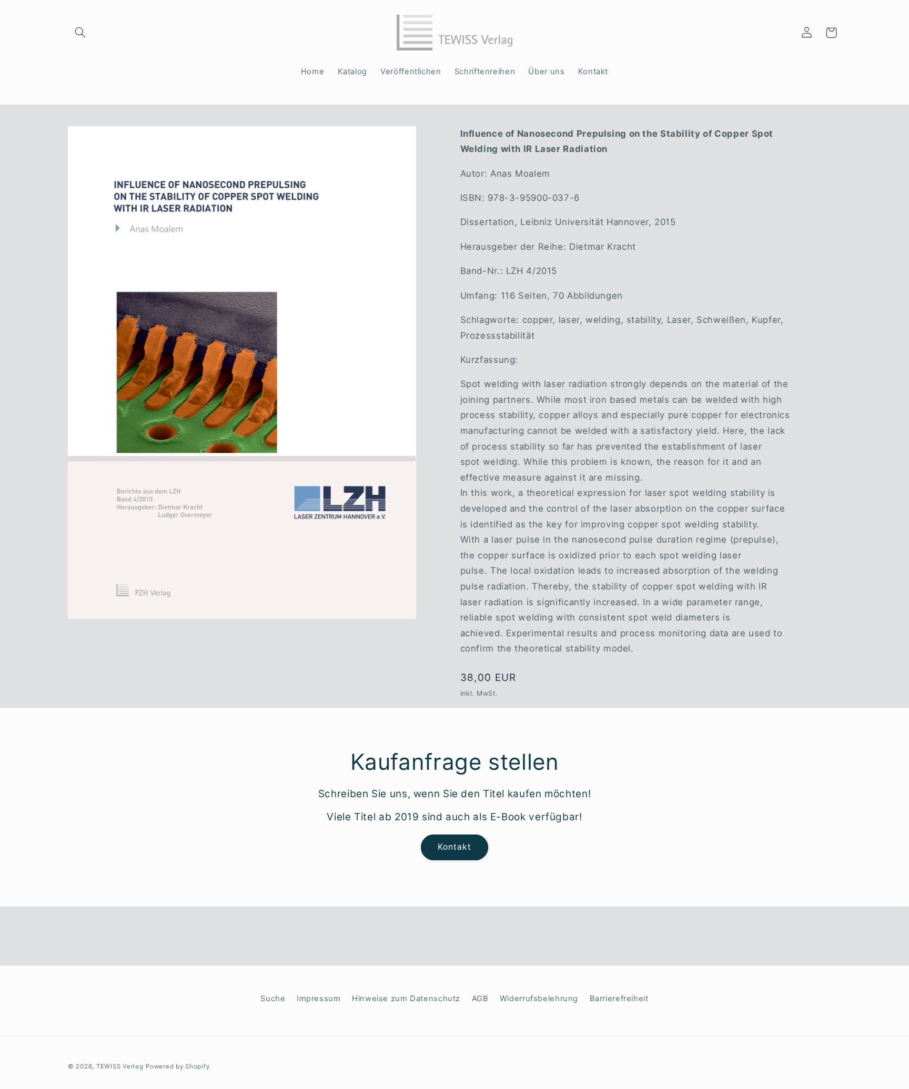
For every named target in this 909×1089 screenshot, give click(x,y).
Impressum (319, 998)
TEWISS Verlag (120, 1066)
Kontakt (454, 847)
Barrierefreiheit (619, 998)
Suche (272, 998)
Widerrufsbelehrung (539, 998)
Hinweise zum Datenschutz (406, 998)
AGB (480, 998)
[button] (80, 33)
